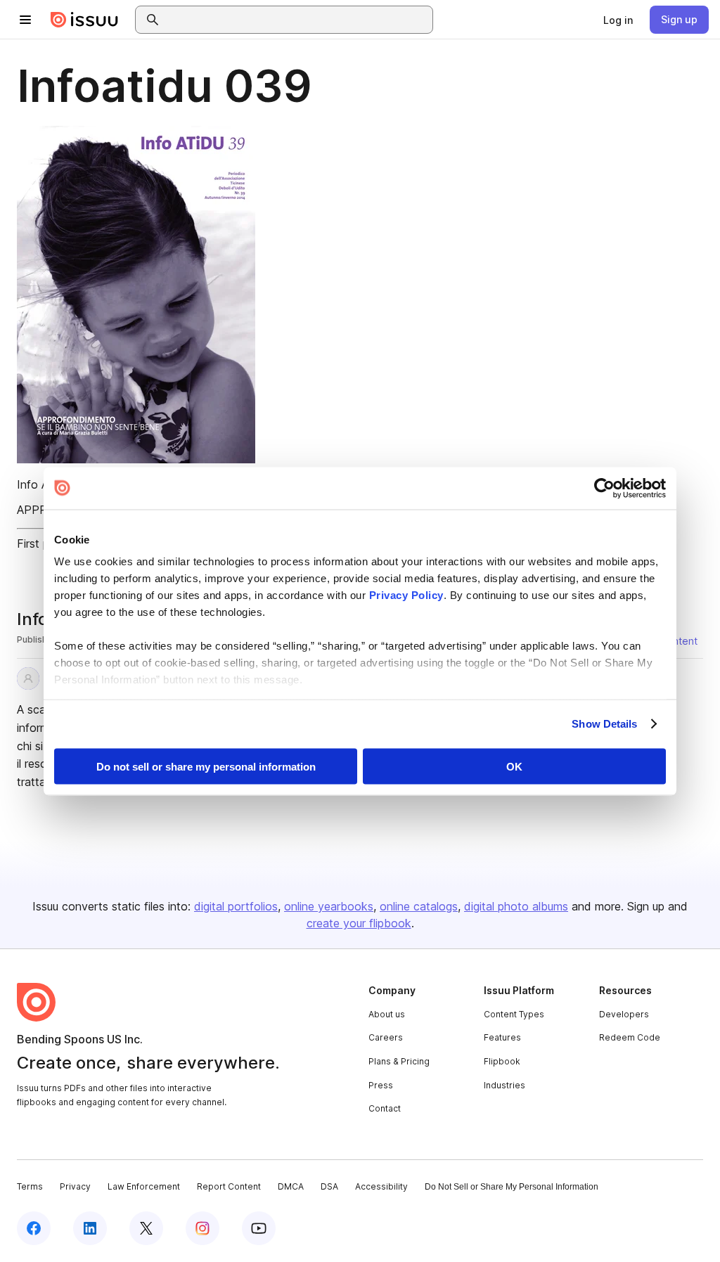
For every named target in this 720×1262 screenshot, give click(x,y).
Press (380, 1085)
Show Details (604, 724)
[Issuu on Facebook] (34, 1228)
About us (386, 1014)
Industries (504, 1085)
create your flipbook (359, 923)
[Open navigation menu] (25, 20)
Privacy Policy (406, 595)
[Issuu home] (84, 19)
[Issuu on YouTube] (259, 1228)
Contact (384, 1108)
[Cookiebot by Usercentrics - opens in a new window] (604, 487)
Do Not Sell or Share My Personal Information (511, 1187)
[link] (618, 20)
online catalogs (419, 906)
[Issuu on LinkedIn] (90, 1228)
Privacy (75, 1186)
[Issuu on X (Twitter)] (146, 1228)
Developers (624, 1014)
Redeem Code (629, 1037)
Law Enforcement (144, 1186)
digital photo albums (516, 906)
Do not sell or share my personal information (206, 766)
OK (514, 766)
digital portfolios (236, 906)
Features (502, 1037)
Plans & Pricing (399, 1061)
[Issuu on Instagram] (202, 1228)
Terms (30, 1186)
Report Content (229, 1186)
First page (42, 543)
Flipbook (502, 1061)
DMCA (291, 1186)
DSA (329, 1186)
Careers (385, 1037)
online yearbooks (328, 906)
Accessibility (381, 1186)
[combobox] (297, 19)
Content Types (514, 1014)
